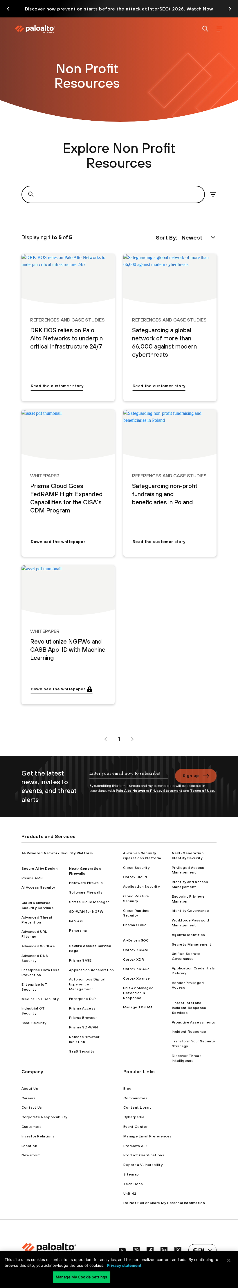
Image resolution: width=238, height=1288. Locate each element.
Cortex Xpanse (136, 978)
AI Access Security (38, 887)
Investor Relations (38, 1136)
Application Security (141, 887)
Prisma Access (82, 1008)
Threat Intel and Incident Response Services (189, 1008)
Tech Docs (133, 1184)
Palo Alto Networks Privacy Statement (149, 791)
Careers (28, 1098)
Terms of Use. (202, 791)
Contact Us (31, 1107)
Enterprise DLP (82, 999)
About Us (29, 1089)
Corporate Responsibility (44, 1117)
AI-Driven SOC (136, 940)
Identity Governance (190, 911)
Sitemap (131, 1174)
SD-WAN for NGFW (86, 912)
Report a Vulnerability (143, 1165)
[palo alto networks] (35, 29)
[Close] (228, 1260)
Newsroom (31, 1155)
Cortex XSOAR (136, 969)
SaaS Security (33, 1023)
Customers (31, 1127)
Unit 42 (129, 1193)
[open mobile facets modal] (213, 194)
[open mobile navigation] (219, 29)
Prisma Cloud (135, 925)
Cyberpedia (133, 1117)
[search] (205, 29)
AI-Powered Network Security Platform (57, 853)
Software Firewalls (85, 892)
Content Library (137, 1107)
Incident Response (189, 1032)
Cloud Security (136, 868)
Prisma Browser (83, 1018)
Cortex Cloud (135, 877)
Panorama (78, 930)
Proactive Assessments (193, 1022)
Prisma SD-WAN (83, 1027)
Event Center (135, 1127)
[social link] (122, 1250)
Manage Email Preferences (147, 1136)
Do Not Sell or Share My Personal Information (164, 1203)
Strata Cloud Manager (89, 902)
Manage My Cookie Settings (81, 1277)
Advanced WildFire (38, 946)
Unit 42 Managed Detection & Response (138, 993)
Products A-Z (135, 1146)
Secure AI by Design (39, 869)
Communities (135, 1098)
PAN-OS (76, 921)
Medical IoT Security (40, 999)
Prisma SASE (80, 960)
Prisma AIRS (32, 878)
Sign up (191, 775)
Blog (127, 1089)
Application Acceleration (91, 970)
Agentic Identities (188, 935)
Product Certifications (143, 1155)
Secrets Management (192, 944)
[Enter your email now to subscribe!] (128, 776)
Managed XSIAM (137, 1007)
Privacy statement (124, 1265)
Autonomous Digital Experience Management (87, 984)
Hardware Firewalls (86, 883)
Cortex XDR (133, 959)
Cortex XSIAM (135, 950)
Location (29, 1146)
